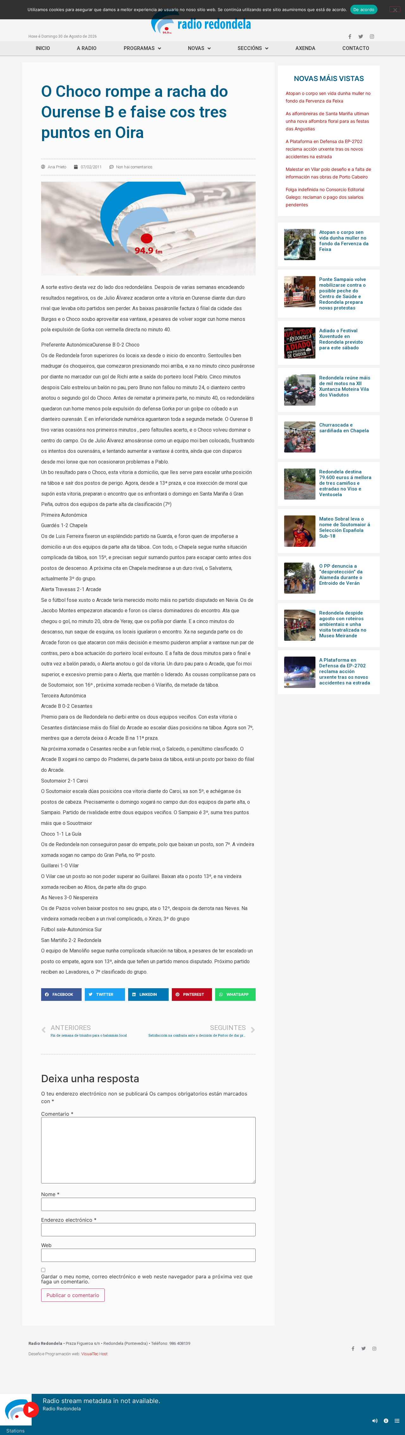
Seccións (250, 48)
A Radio (87, 48)
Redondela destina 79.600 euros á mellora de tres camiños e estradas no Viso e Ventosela (345, 483)
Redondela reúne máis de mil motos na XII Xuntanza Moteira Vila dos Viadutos (344, 386)
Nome (50, 1194)
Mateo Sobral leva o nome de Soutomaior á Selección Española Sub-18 (344, 527)
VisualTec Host (94, 1353)
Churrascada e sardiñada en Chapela (344, 428)
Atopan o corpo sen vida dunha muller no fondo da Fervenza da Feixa (344, 240)
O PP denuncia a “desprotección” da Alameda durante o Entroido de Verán (341, 574)
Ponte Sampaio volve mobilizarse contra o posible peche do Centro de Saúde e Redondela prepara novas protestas (342, 294)
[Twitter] (360, 36)
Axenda (305, 48)
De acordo (363, 9)
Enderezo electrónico (69, 1219)
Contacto (355, 48)
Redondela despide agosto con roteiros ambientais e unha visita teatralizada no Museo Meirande (342, 624)
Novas (196, 48)
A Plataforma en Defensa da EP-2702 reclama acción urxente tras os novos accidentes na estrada (324, 149)
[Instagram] (372, 36)
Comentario (57, 1113)
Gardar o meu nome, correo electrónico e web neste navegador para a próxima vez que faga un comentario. (146, 1279)
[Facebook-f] (349, 36)
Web (46, 1245)
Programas (139, 48)
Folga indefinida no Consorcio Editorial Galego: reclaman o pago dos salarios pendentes (325, 197)
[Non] (394, 9)
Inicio (43, 48)
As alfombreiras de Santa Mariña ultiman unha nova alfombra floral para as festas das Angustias (327, 121)
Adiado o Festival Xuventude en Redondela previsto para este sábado (341, 339)
